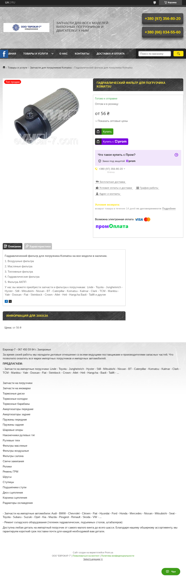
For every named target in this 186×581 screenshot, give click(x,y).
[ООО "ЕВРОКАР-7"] (26, 27)
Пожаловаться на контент (86, 556)
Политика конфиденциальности (117, 556)
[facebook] (6, 301)
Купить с (108, 141)
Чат (173, 571)
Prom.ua (109, 552)
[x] (10, 301)
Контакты (82, 53)
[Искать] (178, 53)
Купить (107, 131)
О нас (63, 53)
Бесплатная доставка (112, 181)
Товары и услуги (35, 53)
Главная (10, 53)
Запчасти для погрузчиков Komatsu (51, 67)
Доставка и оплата (111, 53)
